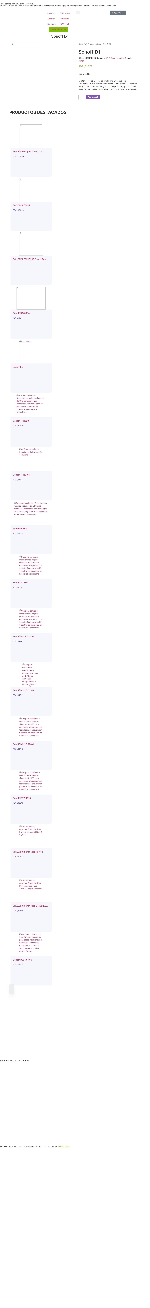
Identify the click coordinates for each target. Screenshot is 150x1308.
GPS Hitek (64, 24)
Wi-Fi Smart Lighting (93, 44)
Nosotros (51, 13)
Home (81, 44)
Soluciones (65, 13)
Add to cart (93, 97)
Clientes (51, 18)
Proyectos (64, 18)
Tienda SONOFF (58, 29)
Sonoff (81, 61)
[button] (78, 12)
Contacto (51, 24)
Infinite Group (64, 1146)
